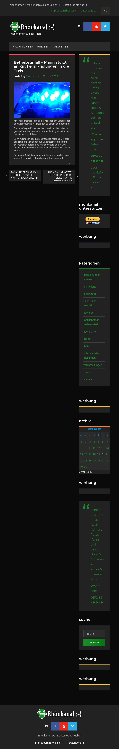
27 (102, 460)
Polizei (87, 338)
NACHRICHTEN (23, 46)
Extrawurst (89, 293)
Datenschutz (88, 10)
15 (81, 454)
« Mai (82, 471)
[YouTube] (96, 26)
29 (81, 466)
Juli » (89, 471)
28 (107, 460)
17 (90, 454)
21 (107, 454)
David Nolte (32, 76)
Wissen (87, 379)
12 (98, 448)
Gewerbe (61, 46)
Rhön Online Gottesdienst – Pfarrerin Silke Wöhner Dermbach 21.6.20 (60, 176)
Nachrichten (90, 331)
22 (81, 460)
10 (90, 448)
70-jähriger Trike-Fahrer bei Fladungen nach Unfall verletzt (24, 175)
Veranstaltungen (92, 364)
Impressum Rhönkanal (63, 10)
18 (94, 454)
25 (94, 460)
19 (98, 454)
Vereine (87, 372)
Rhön (86, 346)
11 (94, 448)
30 (85, 466)
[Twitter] (105, 26)
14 (107, 448)
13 (102, 448)
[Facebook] (87, 26)
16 (85, 454)
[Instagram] (79, 26)
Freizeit (43, 46)
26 (98, 460)
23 (85, 460)
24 (90, 460)
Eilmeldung (89, 286)
